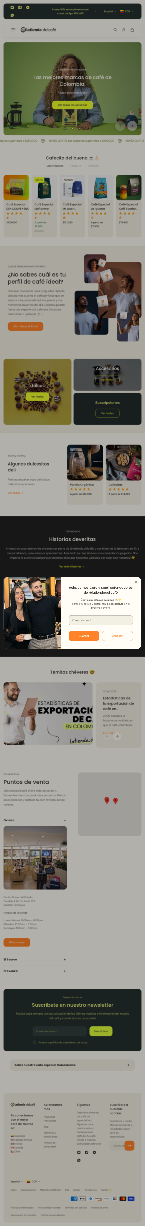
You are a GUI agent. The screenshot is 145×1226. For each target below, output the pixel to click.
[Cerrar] (136, 582)
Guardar (84, 636)
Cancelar (117, 636)
